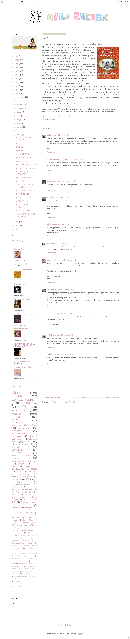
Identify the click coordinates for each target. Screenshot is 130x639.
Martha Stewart (24, 512)
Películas (31, 403)
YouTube (31, 525)
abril (19, 123)
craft (24, 558)
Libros (53, 120)
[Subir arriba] (128, 637)
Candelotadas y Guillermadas (24, 510)
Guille (29, 495)
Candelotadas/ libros (24, 492)
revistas (29, 518)
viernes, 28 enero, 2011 (63, 314)
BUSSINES (28, 500)
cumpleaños (24, 474)
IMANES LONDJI (23, 198)
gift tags (24, 561)
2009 (17, 226)
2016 (17, 75)
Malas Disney (29, 568)
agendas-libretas (18, 515)
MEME (34, 469)
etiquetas (15, 561)
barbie (19, 472)
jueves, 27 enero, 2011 (61, 135)
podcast (31, 576)
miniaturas (17, 425)
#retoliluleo (16, 479)
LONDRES (17, 450)
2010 (17, 222)
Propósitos (28, 482)
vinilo (20, 566)
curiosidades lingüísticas (22, 484)
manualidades (19, 576)
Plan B (28, 442)
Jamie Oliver (28, 520)
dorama (26, 538)
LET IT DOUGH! (23, 194)
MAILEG (20, 151)
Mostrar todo (33, 381)
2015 (17, 79)
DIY (27, 479)
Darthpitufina (52, 260)
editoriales (16, 487)
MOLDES (20, 144)
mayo (19, 120)
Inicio (83, 398)
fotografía (17, 417)
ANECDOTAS (22, 161)
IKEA (14, 502)
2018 (17, 68)
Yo (24, 406)
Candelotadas (19, 453)
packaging (33, 472)
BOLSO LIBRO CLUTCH (26, 165)
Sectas (30, 548)
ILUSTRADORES (20, 434)
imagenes (29, 507)
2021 (17, 56)
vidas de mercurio (21, 329)
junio (19, 116)
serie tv (18, 410)
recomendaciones (19, 497)
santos (23, 528)
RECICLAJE (21, 181)
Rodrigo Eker (19, 249)
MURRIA (20, 147)
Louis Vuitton (19, 525)
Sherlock (15, 551)
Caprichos (18, 396)
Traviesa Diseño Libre (56, 159)
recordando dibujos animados (24, 489)
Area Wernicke (28, 540)
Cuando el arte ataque (23, 269)
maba (49, 135)
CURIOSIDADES (23, 400)
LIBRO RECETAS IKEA (26, 168)
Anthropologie (17, 533)
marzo (19, 127)
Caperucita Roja (18, 543)
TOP (17, 530)
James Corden (16, 568)
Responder (51, 152)
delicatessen (16, 574)
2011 (17, 94)
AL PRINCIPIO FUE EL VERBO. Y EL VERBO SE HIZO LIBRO (24, 345)
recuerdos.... (16, 518)
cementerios (17, 423)
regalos (16, 413)
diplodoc (50, 354)
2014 (17, 83)
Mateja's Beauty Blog (22, 367)
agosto (20, 112)
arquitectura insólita (22, 456)
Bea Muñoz (51, 289)
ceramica (16, 436)
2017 (17, 71)
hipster (29, 487)
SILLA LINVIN (22, 154)
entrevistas (16, 507)
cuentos (14, 528)
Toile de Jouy (26, 553)
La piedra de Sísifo (22, 264)
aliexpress (31, 556)
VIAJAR (21, 464)
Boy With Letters (21, 284)
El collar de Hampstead (23, 314)
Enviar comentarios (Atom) (64, 402)
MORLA (50, 335)
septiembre (21, 108)
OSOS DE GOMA (23, 178)
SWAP (24, 571)
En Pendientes (30, 566)
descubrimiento (18, 469)
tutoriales (17, 581)
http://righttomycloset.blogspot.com (61, 187)
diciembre (21, 97)
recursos (16, 458)
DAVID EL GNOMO (24, 158)
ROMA (33, 425)
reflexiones (15, 579)
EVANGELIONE (23, 211)
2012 (17, 90)
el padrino (28, 530)
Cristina (50, 314)
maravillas (22, 563)
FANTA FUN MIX (23, 191)
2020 (17, 60)
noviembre (21, 101)
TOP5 (14, 523)
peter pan (31, 563)
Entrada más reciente (51, 398)
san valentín (26, 579)
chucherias (15, 558)
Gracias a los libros (19, 535)
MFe (49, 198)
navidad (15, 495)
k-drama (15, 553)
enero (19, 135)
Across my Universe (22, 299)
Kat (48, 243)
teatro (35, 579)
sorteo (14, 520)
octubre (20, 105)
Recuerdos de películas (22, 477)
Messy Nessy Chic (21, 362)
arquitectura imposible (24, 461)
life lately (34, 574)
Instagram (17, 431)
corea (32, 571)
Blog (28, 467)
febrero (20, 131)
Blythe (30, 533)
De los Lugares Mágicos (28, 523)
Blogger (79, 634)
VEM (49, 224)
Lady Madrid (52, 181)
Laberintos (33, 528)
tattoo (14, 566)
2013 (17, 86)
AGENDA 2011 (22, 201)
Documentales (24, 428)
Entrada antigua (112, 398)
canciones (16, 420)
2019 (17, 64)
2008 (17, 229)
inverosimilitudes (28, 551)
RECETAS (15, 571)
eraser (32, 558)
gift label (25, 574)
